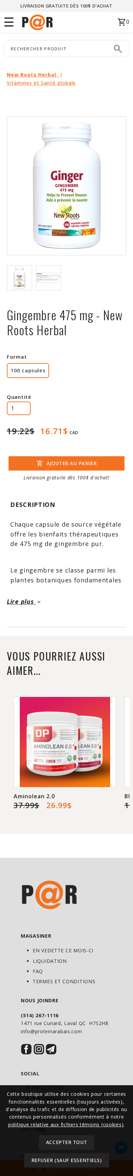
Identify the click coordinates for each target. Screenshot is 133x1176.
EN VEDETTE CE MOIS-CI (63, 950)
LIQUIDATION (50, 961)
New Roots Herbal (33, 74)
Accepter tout (66, 1142)
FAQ (38, 971)
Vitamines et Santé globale (41, 83)
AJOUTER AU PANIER (66, 464)
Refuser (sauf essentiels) (66, 1160)
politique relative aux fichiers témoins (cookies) (65, 1124)
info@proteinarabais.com (51, 1031)
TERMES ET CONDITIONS (64, 981)
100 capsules (28, 370)
